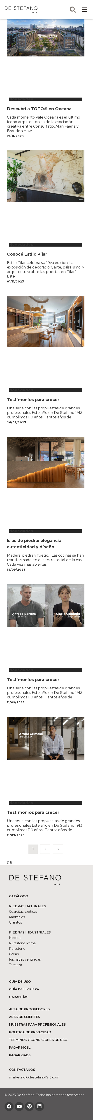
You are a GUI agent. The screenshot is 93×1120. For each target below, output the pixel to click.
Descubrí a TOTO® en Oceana (39, 108)
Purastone (17, 949)
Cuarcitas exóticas (23, 912)
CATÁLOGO (18, 896)
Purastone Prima (22, 943)
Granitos (15, 922)
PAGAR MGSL (20, 1047)
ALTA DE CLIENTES (24, 1017)
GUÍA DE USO (20, 982)
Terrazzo (15, 965)
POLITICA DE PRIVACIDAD (30, 1032)
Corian (14, 954)
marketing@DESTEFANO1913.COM (34, 1077)
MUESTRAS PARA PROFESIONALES (37, 1024)
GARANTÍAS (18, 997)
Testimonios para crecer (33, 399)
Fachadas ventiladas (25, 959)
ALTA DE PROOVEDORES (29, 1009)
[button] (84, 9)
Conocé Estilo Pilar (27, 254)
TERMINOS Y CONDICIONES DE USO (38, 1040)
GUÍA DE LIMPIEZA (24, 989)
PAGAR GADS (19, 1055)
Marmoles (17, 917)
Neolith (15, 938)
